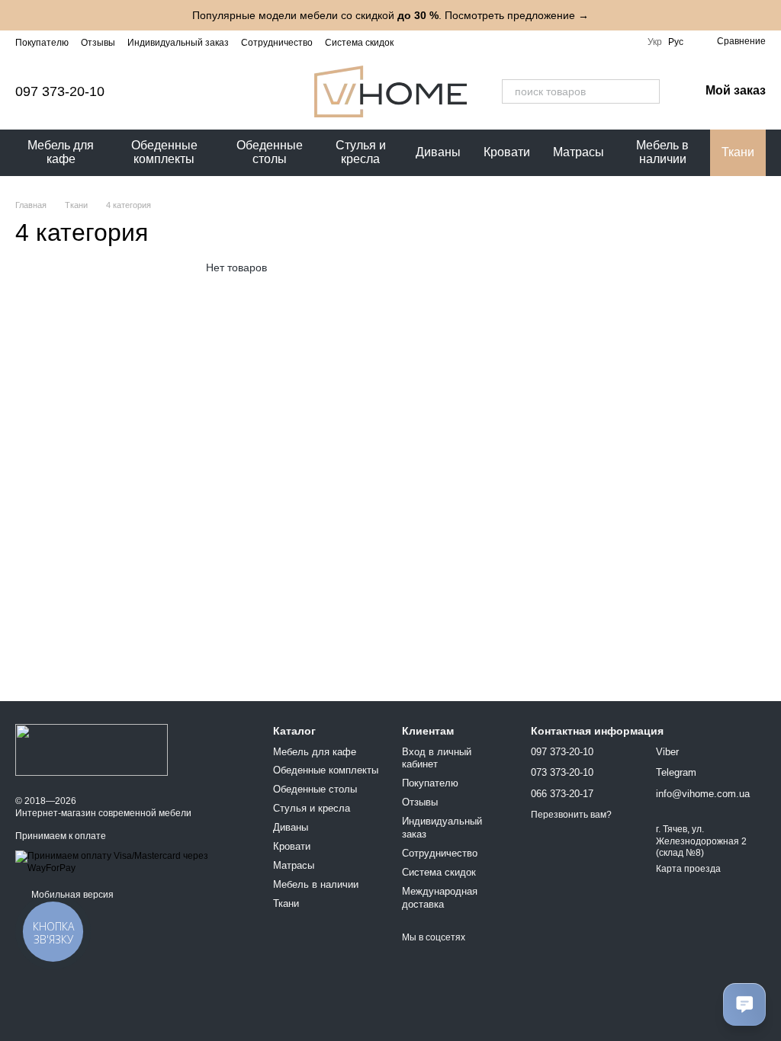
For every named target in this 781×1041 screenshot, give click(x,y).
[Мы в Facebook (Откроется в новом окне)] (550, 42)
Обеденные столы (269, 152)
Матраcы (578, 152)
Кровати (507, 152)
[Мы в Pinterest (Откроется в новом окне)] (623, 42)
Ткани (738, 152)
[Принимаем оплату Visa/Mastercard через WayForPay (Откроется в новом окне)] (132, 862)
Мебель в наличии (662, 152)
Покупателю (42, 42)
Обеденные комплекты (164, 152)
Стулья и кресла (361, 152)
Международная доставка (439, 898)
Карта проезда (688, 868)
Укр (655, 41)
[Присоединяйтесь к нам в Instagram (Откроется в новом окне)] (531, 42)
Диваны (438, 152)
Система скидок (359, 42)
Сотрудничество (277, 42)
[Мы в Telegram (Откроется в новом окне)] (586, 42)
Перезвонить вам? (571, 814)
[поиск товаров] (647, 91)
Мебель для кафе (60, 152)
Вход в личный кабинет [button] (436, 758)
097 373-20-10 (59, 91)
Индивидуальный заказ (178, 42)
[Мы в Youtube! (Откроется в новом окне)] (568, 42)
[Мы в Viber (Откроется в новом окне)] (605, 42)
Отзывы (98, 42)
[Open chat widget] (744, 1004)
